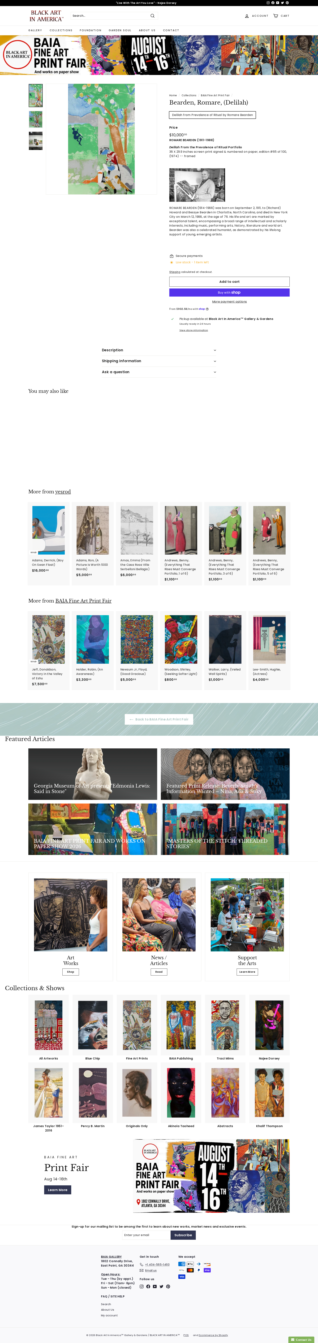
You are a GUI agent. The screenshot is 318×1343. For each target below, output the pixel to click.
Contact (171, 30)
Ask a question (116, 372)
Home (173, 95)
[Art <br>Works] (70, 914)
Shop (70, 972)
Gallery (35, 30)
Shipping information (121, 360)
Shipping (174, 272)
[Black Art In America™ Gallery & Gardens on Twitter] (161, 1286)
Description (112, 350)
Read (159, 972)
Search (106, 1304)
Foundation (90, 30)
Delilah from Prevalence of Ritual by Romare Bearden (212, 115)
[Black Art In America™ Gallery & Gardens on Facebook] (148, 1286)
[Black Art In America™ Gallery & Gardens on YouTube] (155, 1286)
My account (109, 1315)
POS (186, 1335)
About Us (147, 30)
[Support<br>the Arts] (247, 914)
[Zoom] (101, 139)
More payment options (229, 302)
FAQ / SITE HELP (113, 1296)
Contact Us (303, 1339)
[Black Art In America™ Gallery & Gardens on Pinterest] (168, 1286)
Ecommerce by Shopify (213, 1335)
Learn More (247, 972)
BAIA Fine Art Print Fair (215, 95)
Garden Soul (120, 30)
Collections (61, 30)
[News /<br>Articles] (159, 914)
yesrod (63, 492)
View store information (193, 330)
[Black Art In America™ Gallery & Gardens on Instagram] (142, 1286)
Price (173, 127)
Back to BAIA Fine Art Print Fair (161, 719)
